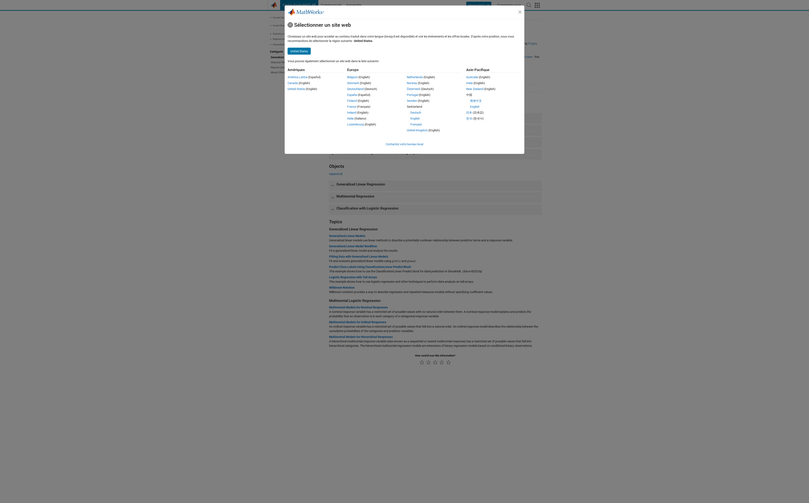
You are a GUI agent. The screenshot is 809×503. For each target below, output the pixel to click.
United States (296, 89)
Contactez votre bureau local (404, 144)
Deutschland (355, 89)
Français (416, 124)
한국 (469, 118)
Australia (472, 77)
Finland (352, 100)
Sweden (412, 100)
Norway (412, 83)
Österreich (413, 89)
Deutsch (415, 112)
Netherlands (415, 77)
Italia (350, 118)
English (415, 118)
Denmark (353, 83)
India (469, 83)
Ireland (351, 112)
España (352, 95)
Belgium (352, 77)
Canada (293, 83)
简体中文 (476, 100)
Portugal (412, 95)
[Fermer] (520, 12)
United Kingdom (417, 130)
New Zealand (474, 89)
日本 (469, 112)
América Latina (297, 77)
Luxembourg (355, 124)
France (351, 106)
